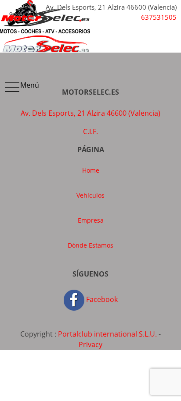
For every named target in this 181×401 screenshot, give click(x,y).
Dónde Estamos (90, 245)
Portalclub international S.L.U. (107, 334)
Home (90, 170)
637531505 (159, 17)
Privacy (90, 344)
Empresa (91, 220)
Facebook (101, 299)
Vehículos (90, 195)
